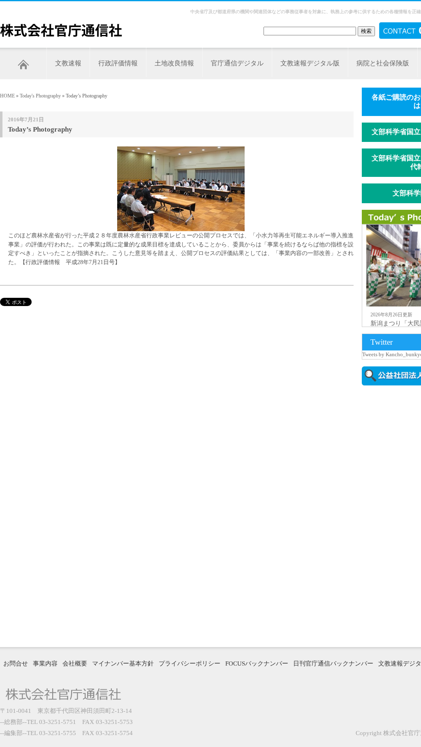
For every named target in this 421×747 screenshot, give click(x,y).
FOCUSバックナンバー (256, 663)
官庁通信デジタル (237, 63)
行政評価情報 (118, 63)
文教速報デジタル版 (310, 63)
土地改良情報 (174, 63)
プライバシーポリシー (189, 663)
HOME (7, 95)
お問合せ (15, 663)
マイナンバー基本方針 (123, 663)
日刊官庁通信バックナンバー (333, 663)
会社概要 (74, 663)
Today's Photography (40, 95)
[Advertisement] (391, 515)
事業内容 (45, 663)
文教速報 (68, 63)
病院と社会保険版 (382, 63)
